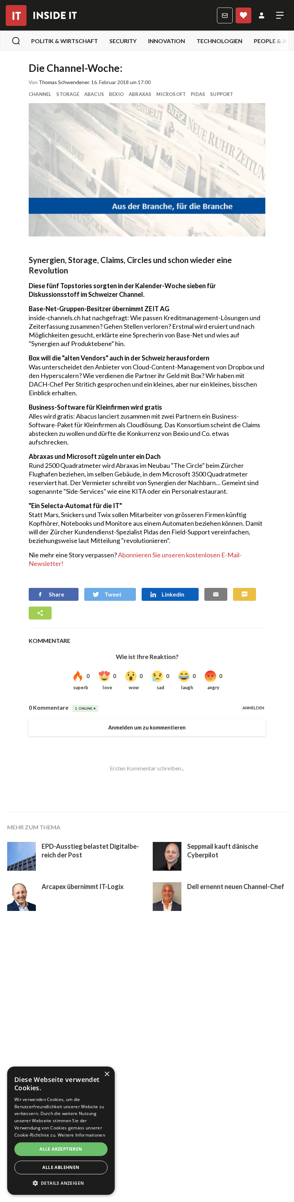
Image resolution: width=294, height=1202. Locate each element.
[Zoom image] (147, 169)
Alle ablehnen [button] (60, 1167)
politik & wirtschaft (64, 40)
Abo (243, 15)
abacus (94, 94)
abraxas (140, 94)
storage (67, 94)
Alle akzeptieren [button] (60, 1149)
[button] (61, 1183)
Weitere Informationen (81, 1135)
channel (40, 94)
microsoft (171, 94)
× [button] (106, 1074)
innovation (166, 40)
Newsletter (225, 15)
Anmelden (261, 15)
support (221, 94)
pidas (198, 94)
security (123, 40)
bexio (116, 94)
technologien (219, 40)
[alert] (61, 1131)
